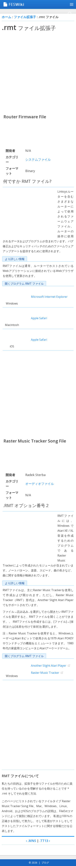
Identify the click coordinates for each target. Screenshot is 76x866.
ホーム (6, 17)
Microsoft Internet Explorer (49, 297)
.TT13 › (45, 841)
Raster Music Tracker (45, 673)
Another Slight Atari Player (48, 666)
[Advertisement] (38, 72)
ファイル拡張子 (25, 17)
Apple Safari (39, 318)
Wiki (16, 4)
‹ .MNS (31, 841)
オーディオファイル (39, 484)
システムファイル (38, 159)
